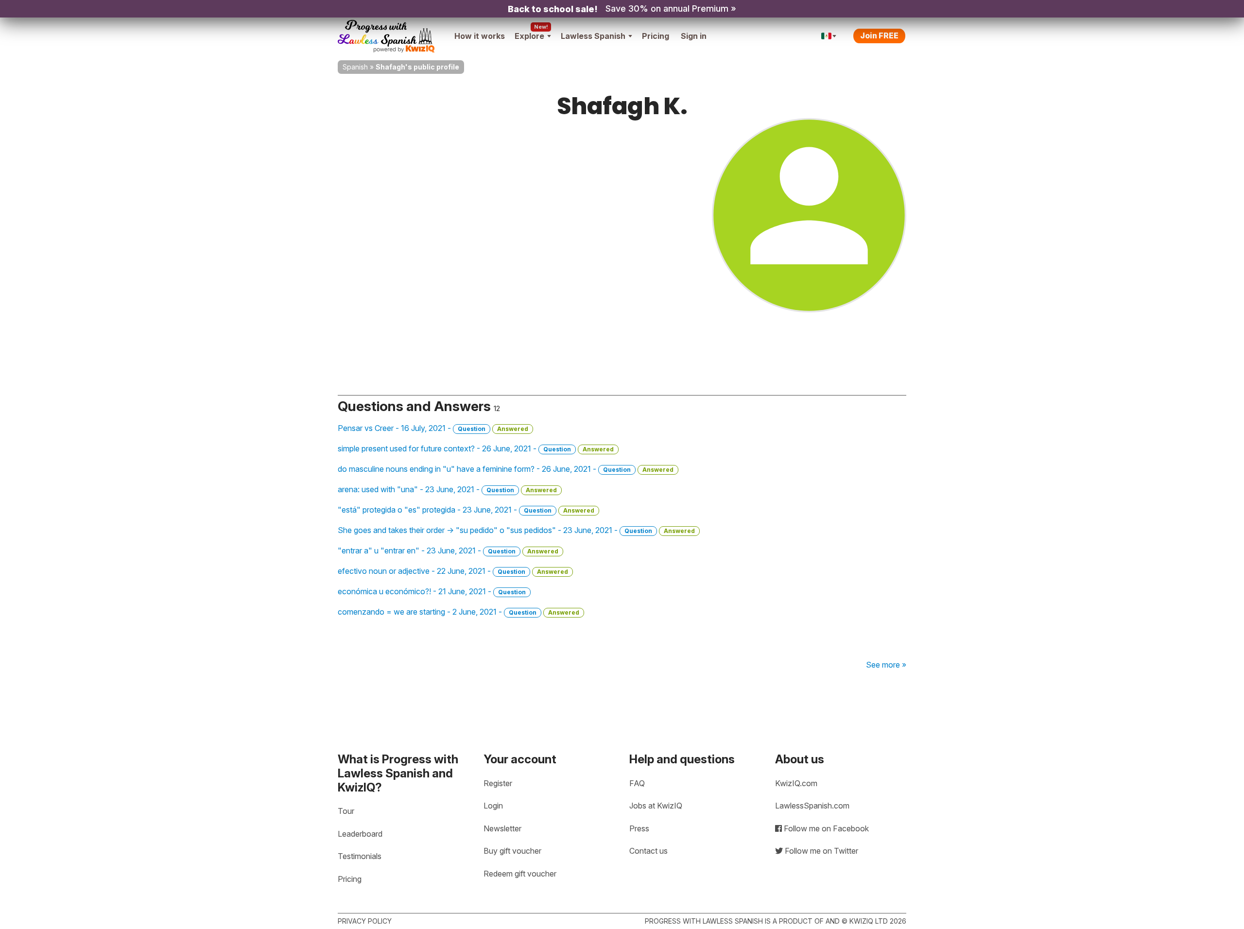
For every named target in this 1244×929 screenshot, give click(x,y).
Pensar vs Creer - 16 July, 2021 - (433, 428)
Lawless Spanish (593, 36)
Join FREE (879, 35)
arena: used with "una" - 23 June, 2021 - (447, 489)
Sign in (694, 36)
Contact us (648, 851)
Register (498, 783)
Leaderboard (360, 834)
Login (493, 805)
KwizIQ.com (796, 783)
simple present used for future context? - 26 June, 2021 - (476, 448)
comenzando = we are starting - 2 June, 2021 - (458, 612)
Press (639, 828)
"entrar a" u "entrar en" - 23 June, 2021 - (448, 550)
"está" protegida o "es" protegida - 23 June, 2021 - (466, 510)
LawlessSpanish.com (812, 805)
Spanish (355, 67)
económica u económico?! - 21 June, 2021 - (432, 591)
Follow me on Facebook (825, 828)
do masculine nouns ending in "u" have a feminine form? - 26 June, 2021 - (506, 469)
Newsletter (502, 828)
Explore (529, 36)
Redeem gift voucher (520, 873)
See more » (886, 665)
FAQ (637, 783)
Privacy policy (365, 921)
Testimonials (359, 856)
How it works (479, 36)
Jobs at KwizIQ (655, 805)
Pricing (655, 36)
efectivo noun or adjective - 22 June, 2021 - (453, 571)
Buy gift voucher (512, 851)
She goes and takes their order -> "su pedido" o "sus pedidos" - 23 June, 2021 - (516, 530)
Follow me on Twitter (820, 851)
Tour (346, 811)
